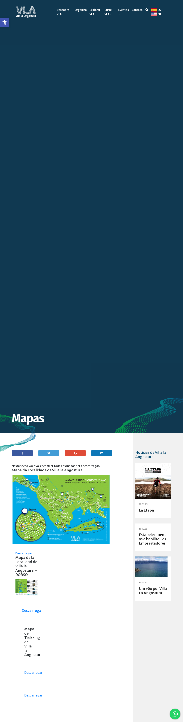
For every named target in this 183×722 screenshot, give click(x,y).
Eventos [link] (123, 10)
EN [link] (159, 14)
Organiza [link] (81, 10)
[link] (4, 22)
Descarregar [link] (23, 553)
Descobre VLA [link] (63, 12)
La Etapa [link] (146, 510)
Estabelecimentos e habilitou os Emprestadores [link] (152, 538)
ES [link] (159, 10)
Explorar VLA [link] (95, 12)
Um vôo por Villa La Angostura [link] (153, 590)
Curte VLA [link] (108, 12)
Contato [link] (137, 10)
